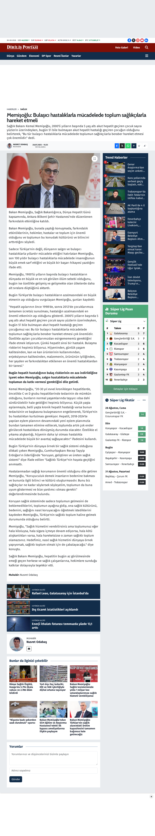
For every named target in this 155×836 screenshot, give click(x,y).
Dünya (10, 55)
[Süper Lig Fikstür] (144, 400)
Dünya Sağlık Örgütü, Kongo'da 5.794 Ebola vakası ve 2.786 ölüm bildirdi (21, 688)
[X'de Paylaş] (122, 145)
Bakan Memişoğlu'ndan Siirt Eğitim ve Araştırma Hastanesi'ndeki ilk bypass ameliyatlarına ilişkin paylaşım (53, 725)
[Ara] (146, 48)
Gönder (16, 779)
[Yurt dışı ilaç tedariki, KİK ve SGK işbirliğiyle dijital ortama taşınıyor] (53, 673)
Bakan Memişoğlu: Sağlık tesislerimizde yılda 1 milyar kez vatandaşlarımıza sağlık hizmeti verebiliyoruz (83, 690)
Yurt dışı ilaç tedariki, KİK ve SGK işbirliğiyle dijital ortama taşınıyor (53, 687)
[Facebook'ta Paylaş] (117, 145)
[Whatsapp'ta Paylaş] (128, 145)
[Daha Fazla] (133, 145)
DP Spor (46, 55)
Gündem (21, 55)
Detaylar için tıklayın (126, 389)
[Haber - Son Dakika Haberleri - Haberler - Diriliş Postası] (22, 47)
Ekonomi (34, 55)
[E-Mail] (28, 648)
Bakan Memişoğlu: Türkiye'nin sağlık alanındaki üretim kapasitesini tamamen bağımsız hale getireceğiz (82, 727)
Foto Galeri (121, 47)
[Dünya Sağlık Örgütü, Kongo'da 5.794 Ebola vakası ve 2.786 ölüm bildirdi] (23, 673)
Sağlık (23, 109)
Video (136, 47)
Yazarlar (76, 55)
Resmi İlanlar (61, 55)
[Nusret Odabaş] (16, 643)
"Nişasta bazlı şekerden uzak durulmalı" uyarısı (22, 721)
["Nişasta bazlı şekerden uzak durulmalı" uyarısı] (23, 709)
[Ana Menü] (146, 56)
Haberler (11, 109)
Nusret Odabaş (36, 642)
